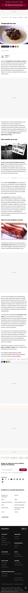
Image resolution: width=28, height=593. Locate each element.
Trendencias (4, 562)
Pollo (2, 505)
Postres (16, 495)
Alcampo (15, 17)
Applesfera (3, 540)
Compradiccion (4, 566)
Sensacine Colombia (18, 579)
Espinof (16, 547)
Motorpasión (17, 554)
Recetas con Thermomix (4, 496)
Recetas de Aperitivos (6, 502)
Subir (23, 528)
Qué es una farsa (16, 356)
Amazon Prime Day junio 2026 (19, 508)
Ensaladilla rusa (14, 457)
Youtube (11, 479)
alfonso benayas (13, 352)
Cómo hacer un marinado (18, 354)
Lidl (10, 17)
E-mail (18, 46)
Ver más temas (5, 517)
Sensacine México (18, 577)
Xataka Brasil (4, 575)
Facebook (11, 46)
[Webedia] (5, 529)
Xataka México (4, 573)
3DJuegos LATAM (18, 573)
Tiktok (23, 479)
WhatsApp (3, 479)
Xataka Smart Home (5, 542)
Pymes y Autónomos (18, 564)
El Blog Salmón (17, 562)
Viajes (15, 499)
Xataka (2, 536)
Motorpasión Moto (18, 556)
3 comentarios (6, 46)
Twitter (13, 46)
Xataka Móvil (4, 538)
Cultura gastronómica (11, 359)
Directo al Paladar (5, 554)
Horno (3, 512)
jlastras (6, 352)
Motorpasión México (18, 584)
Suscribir (23, 469)
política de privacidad (18, 472)
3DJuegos (16, 536)
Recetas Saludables (19, 505)
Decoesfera (3, 564)
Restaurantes (4, 507)
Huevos (16, 512)
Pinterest (17, 479)
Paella (25, 17)
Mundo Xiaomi (4, 544)
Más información (22, 591)
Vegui (2, 499)
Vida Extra (16, 538)
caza (19, 359)
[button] (7, 56)
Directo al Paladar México (7, 584)
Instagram (14, 479)
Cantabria (21, 17)
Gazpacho (21, 457)
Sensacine (16, 545)
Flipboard (15, 46)
